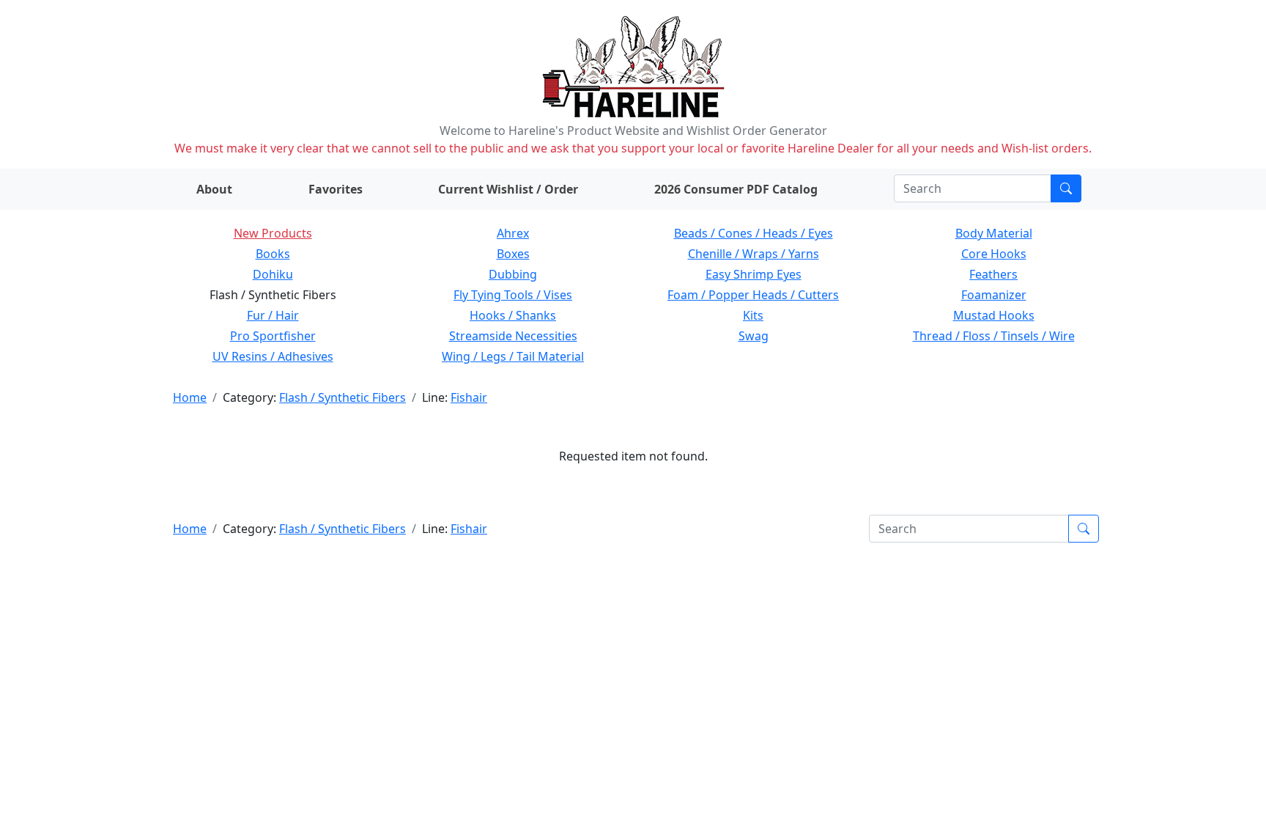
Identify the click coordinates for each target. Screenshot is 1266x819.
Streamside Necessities (513, 336)
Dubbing (513, 274)
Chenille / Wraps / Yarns (753, 254)
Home (190, 397)
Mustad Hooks (993, 315)
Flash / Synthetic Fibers (342, 397)
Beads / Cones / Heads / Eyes (753, 233)
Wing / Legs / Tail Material (513, 356)
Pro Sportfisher (273, 336)
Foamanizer (993, 295)
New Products (273, 233)
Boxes (513, 254)
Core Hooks (993, 254)
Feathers (993, 274)
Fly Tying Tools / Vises (513, 295)
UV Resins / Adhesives (272, 356)
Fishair (469, 397)
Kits (753, 315)
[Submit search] (1066, 188)
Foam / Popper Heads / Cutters (753, 295)
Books (273, 254)
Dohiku (273, 274)
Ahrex (513, 233)
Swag (753, 336)
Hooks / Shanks (513, 315)
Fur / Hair (273, 315)
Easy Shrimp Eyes (754, 274)
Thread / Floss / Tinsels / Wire (994, 336)
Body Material (993, 233)
